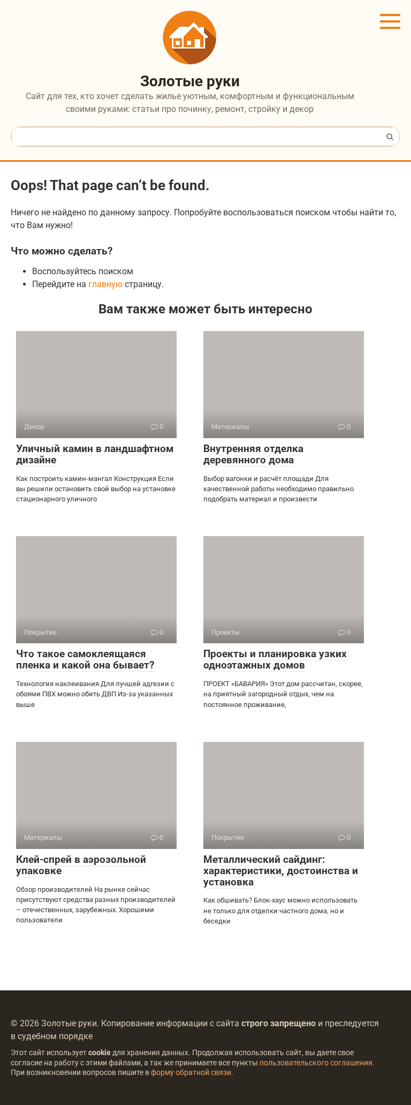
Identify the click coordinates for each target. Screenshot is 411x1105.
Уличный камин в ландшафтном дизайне (94, 454)
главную (105, 284)
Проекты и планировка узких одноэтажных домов (275, 659)
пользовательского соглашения (316, 1063)
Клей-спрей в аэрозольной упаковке (81, 865)
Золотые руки (190, 81)
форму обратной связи (191, 1072)
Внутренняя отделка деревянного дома (253, 454)
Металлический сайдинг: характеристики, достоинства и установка (280, 870)
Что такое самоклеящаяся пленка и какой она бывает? (85, 659)
